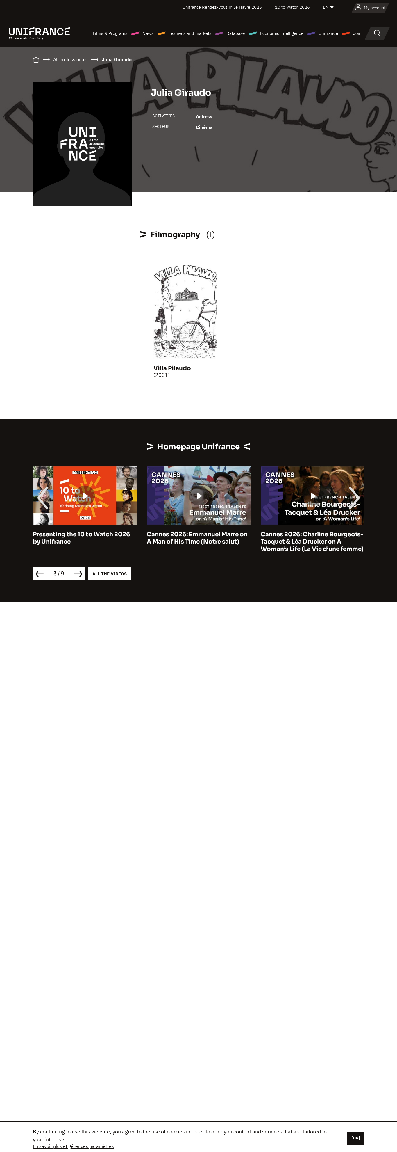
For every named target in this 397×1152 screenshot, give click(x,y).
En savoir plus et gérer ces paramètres (73, 1146)
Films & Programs (110, 33)
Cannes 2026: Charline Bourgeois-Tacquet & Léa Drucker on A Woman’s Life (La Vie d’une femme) (312, 542)
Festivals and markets (190, 33)
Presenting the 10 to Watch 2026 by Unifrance (81, 538)
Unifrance (328, 33)
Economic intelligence (281, 33)
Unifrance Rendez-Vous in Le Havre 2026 (222, 7)
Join (357, 33)
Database (235, 33)
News (147, 33)
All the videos (109, 573)
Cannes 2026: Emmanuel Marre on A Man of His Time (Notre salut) (197, 538)
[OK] (355, 1138)
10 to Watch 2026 (292, 7)
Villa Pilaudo (172, 368)
